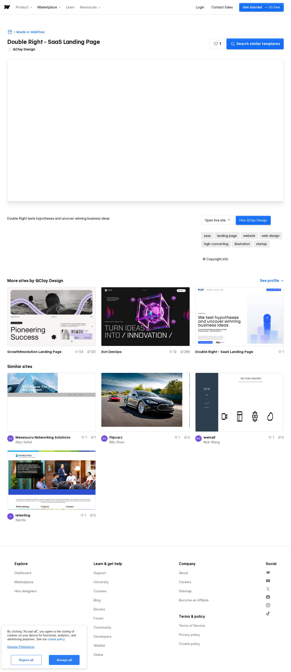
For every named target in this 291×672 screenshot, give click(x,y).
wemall (209, 437)
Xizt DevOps (111, 352)
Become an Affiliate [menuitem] (194, 600)
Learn (70, 7)
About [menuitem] (183, 573)
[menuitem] (268, 572)
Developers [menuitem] (102, 636)
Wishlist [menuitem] (99, 645)
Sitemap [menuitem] (185, 591)
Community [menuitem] (102, 627)
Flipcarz (116, 437)
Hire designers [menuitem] (26, 591)
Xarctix (20, 520)
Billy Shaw (116, 442)
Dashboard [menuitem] (23, 573)
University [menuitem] (101, 582)
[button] (24, 7)
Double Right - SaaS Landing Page (224, 352)
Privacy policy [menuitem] (189, 635)
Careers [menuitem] (185, 582)
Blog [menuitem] (97, 600)
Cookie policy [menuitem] (189, 644)
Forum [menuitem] (98, 618)
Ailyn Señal (23, 442)
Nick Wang (211, 442)
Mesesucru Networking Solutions (42, 437)
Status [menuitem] (98, 655)
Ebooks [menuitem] (99, 609)
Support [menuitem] (100, 573)
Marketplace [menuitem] (24, 582)
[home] (6, 7)
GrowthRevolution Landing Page (34, 352)
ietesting (22, 515)
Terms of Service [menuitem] (192, 625)
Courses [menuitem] (100, 591)
